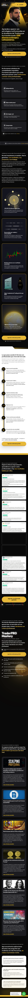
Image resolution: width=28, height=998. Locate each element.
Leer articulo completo (8, 784)
